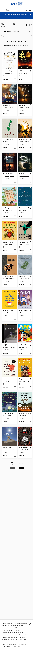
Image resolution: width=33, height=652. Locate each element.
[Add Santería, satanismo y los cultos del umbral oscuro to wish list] (30, 456)
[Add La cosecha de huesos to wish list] (30, 285)
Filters (4, 37)
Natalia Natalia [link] (23, 242)
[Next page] (22, 464)
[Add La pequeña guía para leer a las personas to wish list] (15, 79)
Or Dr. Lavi (7, 141)
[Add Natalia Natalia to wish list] (30, 250)
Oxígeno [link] (5, 345)
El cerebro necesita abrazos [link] (8, 310)
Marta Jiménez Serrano (10, 347)
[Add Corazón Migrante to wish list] (15, 250)
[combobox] (12, 10)
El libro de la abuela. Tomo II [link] (8, 173)
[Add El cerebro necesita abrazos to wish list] (15, 319)
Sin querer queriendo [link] (24, 379)
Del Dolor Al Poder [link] (24, 71)
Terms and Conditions (9, 625)
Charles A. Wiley (24, 73)
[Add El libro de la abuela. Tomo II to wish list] (15, 182)
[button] (27, 25)
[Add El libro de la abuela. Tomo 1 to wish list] (30, 182)
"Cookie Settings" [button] (14, 640)
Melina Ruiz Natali (24, 244)
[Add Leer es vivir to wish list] (15, 113)
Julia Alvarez (8, 415)
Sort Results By (6, 31)
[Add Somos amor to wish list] (15, 456)
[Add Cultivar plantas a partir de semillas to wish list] (15, 216)
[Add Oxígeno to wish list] (15, 353)
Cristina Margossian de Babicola (10, 450)
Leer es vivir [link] (7, 105)
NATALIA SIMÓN (24, 450)
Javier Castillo (23, 415)
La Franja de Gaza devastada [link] (8, 139)
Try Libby (7, 15)
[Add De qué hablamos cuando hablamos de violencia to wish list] (15, 285)
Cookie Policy (16, 647)
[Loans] (26, 10)
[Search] (2, 10)
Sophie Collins (8, 210)
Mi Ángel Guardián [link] (24, 139)
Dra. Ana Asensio (9, 313)
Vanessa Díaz (23, 347)
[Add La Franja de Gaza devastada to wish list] (15, 148)
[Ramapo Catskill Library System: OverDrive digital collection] (16, 4)
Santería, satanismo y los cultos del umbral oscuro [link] (24, 447)
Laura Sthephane (9, 73)
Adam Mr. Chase (24, 141)
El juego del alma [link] (24, 413)
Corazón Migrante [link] (8, 242)
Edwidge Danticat (24, 278)
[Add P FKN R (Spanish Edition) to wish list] (30, 353)
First (12, 468)
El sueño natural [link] (24, 208)
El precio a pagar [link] (24, 310)
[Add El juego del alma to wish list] (30, 422)
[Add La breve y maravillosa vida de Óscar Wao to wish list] (15, 387)
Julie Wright (23, 210)
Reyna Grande (8, 244)
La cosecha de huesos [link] (24, 276)
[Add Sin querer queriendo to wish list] (30, 387)
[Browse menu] (30, 10)
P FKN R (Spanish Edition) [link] (24, 345)
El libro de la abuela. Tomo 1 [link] (24, 173)
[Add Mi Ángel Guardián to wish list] (30, 148)
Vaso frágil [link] (22, 105)
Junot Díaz (7, 381)
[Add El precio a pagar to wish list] (30, 319)
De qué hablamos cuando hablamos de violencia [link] (8, 276)
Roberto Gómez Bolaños (25, 381)
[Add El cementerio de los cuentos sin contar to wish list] (15, 422)
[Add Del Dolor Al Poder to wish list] (30, 79)
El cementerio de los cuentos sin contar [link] (8, 413)
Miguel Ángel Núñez (10, 107)
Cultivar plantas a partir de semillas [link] (8, 208)
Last (22, 468)
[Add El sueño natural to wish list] (30, 216)
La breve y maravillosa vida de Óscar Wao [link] (8, 379)
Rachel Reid (23, 313)
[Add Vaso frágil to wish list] (30, 113)
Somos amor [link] (7, 447)
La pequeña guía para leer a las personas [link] (8, 71)
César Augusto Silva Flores (10, 176)
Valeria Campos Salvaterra (10, 278)
